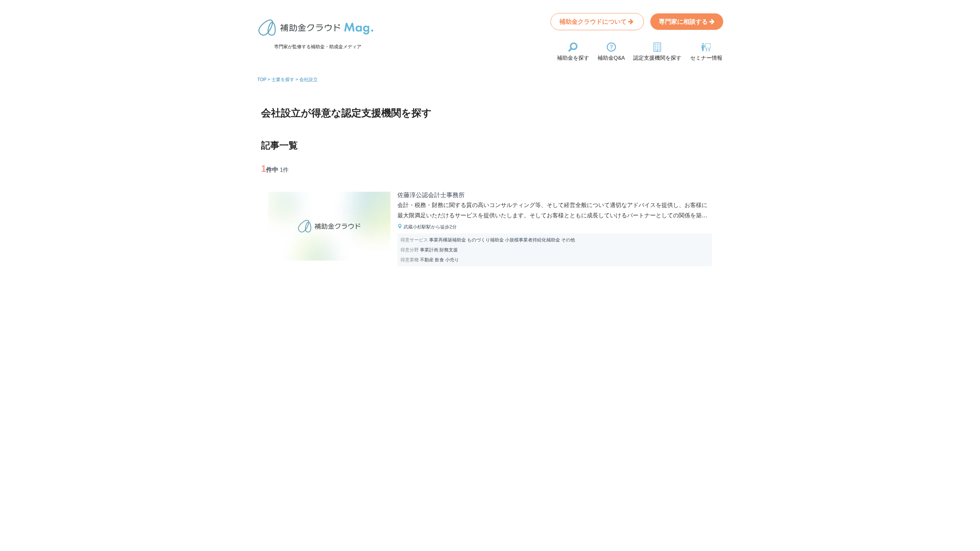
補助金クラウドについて (593, 21)
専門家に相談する (684, 21)
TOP (261, 79)
